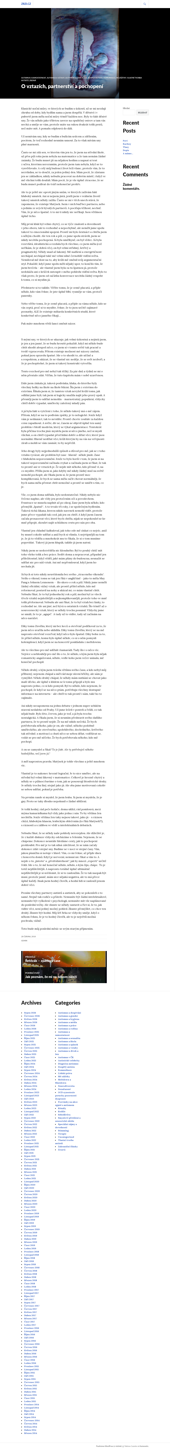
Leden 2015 (30, 1401)
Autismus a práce (67, 1025)
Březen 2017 (30, 1318)
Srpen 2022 (30, 1117)
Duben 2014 (30, 1430)
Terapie (62, 1133)
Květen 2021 (30, 1165)
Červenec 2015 (31, 1382)
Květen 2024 (30, 1079)
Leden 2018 (30, 1286)
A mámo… (128, 153)
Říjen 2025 (29, 1038)
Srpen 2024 (30, 1070)
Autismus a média (67, 1022)
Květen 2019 (30, 1235)
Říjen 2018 (29, 1258)
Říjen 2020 (29, 1184)
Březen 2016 (30, 1356)
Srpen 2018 (30, 1264)
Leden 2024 (30, 1089)
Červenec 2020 (32, 1191)
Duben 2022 (30, 1130)
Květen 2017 (30, 1312)
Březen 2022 (30, 1133)
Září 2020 (29, 1188)
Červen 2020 (30, 1194)
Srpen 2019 (30, 1226)
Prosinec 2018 (31, 1251)
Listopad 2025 (31, 1035)
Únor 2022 (29, 1137)
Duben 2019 (30, 1239)
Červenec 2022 (31, 1121)
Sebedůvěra (64, 1114)
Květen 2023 (30, 1102)
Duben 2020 (30, 1200)
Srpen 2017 (30, 1302)
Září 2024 (29, 1067)
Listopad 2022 (31, 1111)
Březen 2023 (30, 1105)
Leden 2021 (30, 1178)
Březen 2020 (30, 1203)
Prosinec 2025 (31, 1032)
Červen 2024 (30, 1076)
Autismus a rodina (68, 1028)
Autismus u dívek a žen (76, 78)
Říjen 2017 (29, 1296)
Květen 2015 (30, 1388)
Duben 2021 (30, 1168)
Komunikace (109, 78)
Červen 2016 (30, 1347)
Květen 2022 (30, 1127)
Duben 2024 (30, 1082)
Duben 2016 (30, 1353)
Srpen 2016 (30, 1340)
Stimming (63, 1130)
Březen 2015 (30, 1395)
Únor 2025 (29, 1057)
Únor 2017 (29, 1321)
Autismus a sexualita (69, 1038)
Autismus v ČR (66, 1057)
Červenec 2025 (32, 1047)
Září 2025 (29, 1041)
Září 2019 (29, 1223)
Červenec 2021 (31, 1159)
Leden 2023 (30, 1108)
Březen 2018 (30, 1280)
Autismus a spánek (68, 1044)
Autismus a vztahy (56, 78)
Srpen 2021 (30, 1156)
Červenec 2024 (32, 1073)
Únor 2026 (29, 1025)
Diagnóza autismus (68, 1063)
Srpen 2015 (30, 1379)
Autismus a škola (67, 1041)
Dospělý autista (95, 78)
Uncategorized (66, 1137)
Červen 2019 (30, 1232)
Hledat (126, 108)
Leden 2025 (30, 1060)
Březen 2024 (30, 1086)
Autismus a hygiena (68, 1019)
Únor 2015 (29, 1398)
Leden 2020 (30, 1210)
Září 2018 (29, 1261)
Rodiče (61, 1111)
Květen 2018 (30, 1274)
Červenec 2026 (32, 1016)
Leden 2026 (30, 1028)
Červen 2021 (30, 1162)
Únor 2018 (29, 1283)
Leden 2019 (30, 1248)
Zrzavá (32, 80)
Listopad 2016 (31, 1331)
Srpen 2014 (30, 1417)
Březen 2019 (30, 1242)
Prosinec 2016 (31, 1328)
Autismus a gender (68, 1016)
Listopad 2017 (31, 1293)
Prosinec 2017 (31, 1289)
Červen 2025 (30, 1051)
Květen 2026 (30, 1019)
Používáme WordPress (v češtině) (109, 1446)
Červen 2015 (30, 1385)
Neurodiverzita (66, 1086)
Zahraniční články (68, 1146)
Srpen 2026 (30, 1012)
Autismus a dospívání (69, 1012)
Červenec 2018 (31, 1267)
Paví (125, 140)
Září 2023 (29, 1098)
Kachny (127, 144)
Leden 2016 (30, 1363)
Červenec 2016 (32, 1344)
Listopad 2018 (31, 1254)
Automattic (144, 1446)
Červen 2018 (30, 1270)
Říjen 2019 (29, 1219)
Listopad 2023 (31, 1095)
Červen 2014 (30, 1423)
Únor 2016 (29, 1360)
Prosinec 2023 (31, 1092)
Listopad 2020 (31, 1181)
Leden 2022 (30, 1140)
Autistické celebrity (69, 1060)
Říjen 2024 (29, 1063)
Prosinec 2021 (31, 1143)
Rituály (62, 1108)
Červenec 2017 (31, 1305)
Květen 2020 (30, 1197)
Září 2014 (29, 1414)
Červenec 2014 (32, 1420)
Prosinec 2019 (31, 1213)
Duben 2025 (30, 1054)
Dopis (126, 150)
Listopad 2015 (31, 1369)
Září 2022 (29, 1114)
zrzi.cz (26, 4)
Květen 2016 (30, 1350)
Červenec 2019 (32, 1229)
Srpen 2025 (30, 1044)
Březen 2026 (30, 1022)
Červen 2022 (30, 1124)
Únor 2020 (29, 1207)
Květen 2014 (30, 1426)
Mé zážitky (121, 78)
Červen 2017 (30, 1309)
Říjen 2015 (29, 1372)
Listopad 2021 (31, 1146)
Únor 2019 (29, 1245)
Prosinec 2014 (31, 1404)
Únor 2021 (29, 1175)
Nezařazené (64, 1089)
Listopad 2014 (31, 1407)
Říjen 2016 (29, 1334)
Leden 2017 (30, 1325)
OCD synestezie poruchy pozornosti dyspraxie (65, 1095)
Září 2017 (29, 1299)
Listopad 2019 (31, 1216)
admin (24, 941)
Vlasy (126, 147)
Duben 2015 (30, 1391)
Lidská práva (65, 1073)
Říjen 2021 (29, 1149)
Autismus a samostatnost (33, 78)
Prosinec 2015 (31, 1366)
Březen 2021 (30, 1172)
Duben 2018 (30, 1277)
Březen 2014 (30, 1433)
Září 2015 (29, 1375)
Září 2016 (29, 1337)
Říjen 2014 (29, 1411)
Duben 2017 (30, 1315)
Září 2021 (29, 1153)
